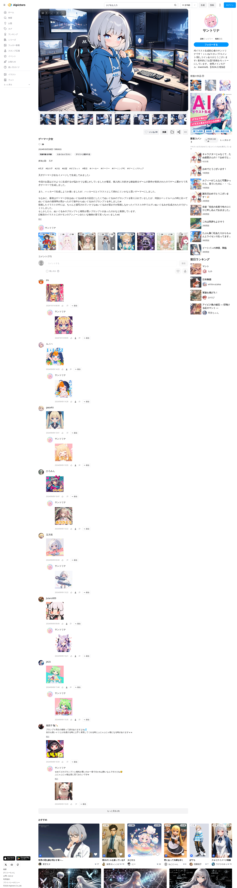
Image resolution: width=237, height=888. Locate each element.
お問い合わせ (8, 876)
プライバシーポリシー (11, 882)
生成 (203, 5)
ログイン (230, 5)
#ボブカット (74, 168)
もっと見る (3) (113, 811)
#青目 (85, 168)
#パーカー (94, 168)
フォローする (211, 44)
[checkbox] (47, 271)
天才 (51, 160)
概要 (5, 869)
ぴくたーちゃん (9, 873)
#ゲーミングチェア (135, 168)
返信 (75, 305)
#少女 (57, 168)
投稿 (212, 5)
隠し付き (52, 271)
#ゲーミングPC (118, 168)
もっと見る (224, 140)
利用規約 (6, 879)
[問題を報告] (67, 306)
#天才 (40, 168)
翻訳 (40, 219)
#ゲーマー (105, 168)
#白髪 (64, 168)
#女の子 (49, 168)
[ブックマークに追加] (172, 132)
